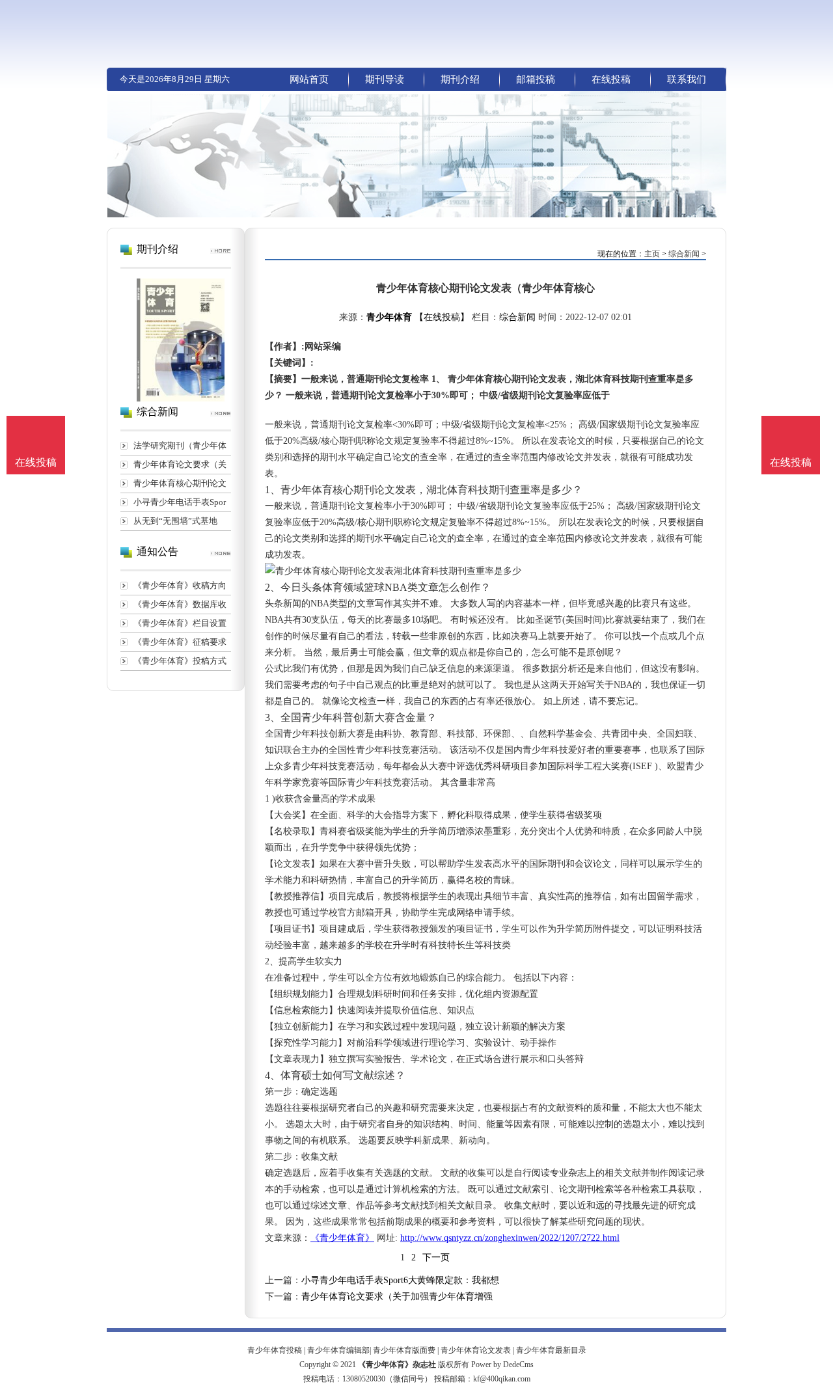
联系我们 (686, 79)
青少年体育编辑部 (338, 1350)
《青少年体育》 (342, 1238)
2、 (272, 587)
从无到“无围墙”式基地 (175, 521)
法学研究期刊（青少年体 (179, 445)
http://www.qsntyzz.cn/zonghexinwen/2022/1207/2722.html (510, 1238)
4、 (272, 1075)
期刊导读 (384, 79)
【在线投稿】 (442, 317)
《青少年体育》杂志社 (397, 1364)
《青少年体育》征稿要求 (179, 642)
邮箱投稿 (535, 79)
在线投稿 (611, 79)
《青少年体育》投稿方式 (179, 661)
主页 (652, 253)
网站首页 (309, 79)
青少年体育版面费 (404, 1350)
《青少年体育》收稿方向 (179, 585)
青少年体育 (389, 317)
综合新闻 (684, 253)
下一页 (436, 1257)
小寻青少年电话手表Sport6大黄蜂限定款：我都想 (400, 1280)
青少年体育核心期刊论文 (179, 483)
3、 (272, 717)
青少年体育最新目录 (551, 1350)
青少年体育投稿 (274, 1350)
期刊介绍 (460, 79)
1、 (272, 489)
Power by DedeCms (502, 1364)
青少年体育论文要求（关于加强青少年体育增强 (397, 1296)
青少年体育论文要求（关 (179, 464)
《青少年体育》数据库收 (179, 604)
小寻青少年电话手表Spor (179, 502)
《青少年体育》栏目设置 (179, 623)
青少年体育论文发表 (476, 1350)
